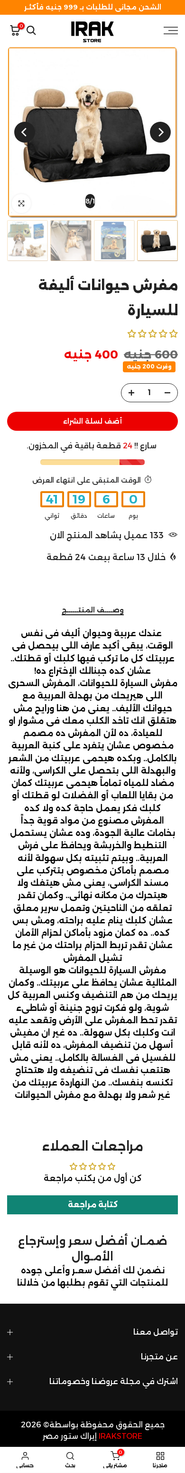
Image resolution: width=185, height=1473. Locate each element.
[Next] (24, 132)
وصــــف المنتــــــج (93, 610)
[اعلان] (92, 7)
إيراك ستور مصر (70, 1436)
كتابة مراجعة (93, 1204)
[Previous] (160, 132)
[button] (153, 334)
